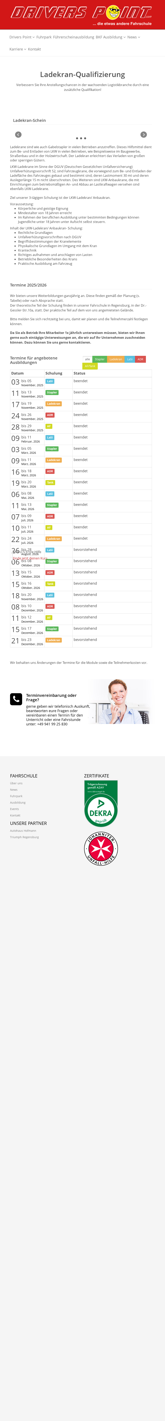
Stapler (100, 359)
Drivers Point (20, 37)
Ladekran (116, 359)
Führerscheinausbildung (73, 37)
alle (87, 359)
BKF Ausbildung (109, 37)
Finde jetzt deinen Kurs (30, 558)
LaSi (130, 359)
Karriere (16, 49)
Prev (18, 134)
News (132, 37)
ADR (140, 359)
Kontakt (34, 49)
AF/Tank (90, 366)
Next (143, 134)
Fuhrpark (44, 37)
